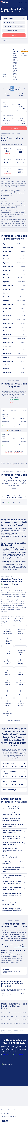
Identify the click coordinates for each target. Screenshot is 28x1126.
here (14, 464)
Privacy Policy (5, 1113)
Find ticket (7, 153)
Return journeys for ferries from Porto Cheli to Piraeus (13, 995)
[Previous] (3, 496)
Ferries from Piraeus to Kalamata (11, 1013)
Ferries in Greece (18, 1030)
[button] (8, 26)
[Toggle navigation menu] (26, 2)
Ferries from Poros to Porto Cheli (11, 1023)
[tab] (8, 94)
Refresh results (13, 403)
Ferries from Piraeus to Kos (9, 1016)
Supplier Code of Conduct (8, 1116)
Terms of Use (12, 1110)
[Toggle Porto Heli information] (24, 971)
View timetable (7, 173)
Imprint (3, 1110)
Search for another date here (14, 452)
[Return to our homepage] (4, 2)
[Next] (24, 88)
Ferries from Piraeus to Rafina (10, 1020)
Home (3, 1030)
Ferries (9, 1030)
